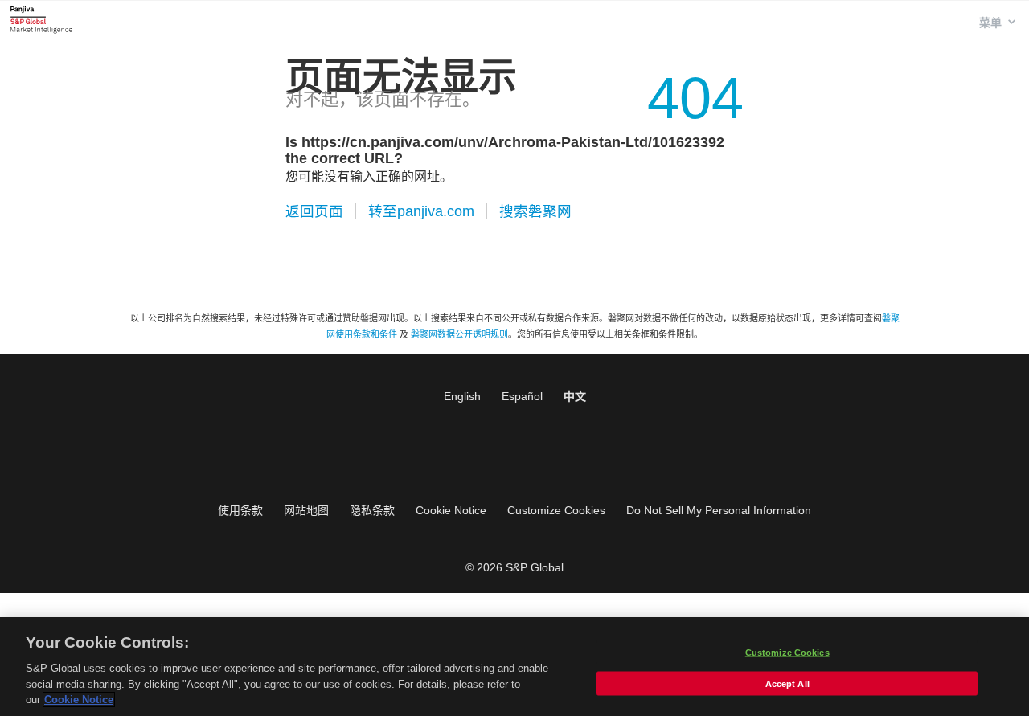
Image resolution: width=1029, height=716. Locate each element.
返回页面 (314, 211)
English (462, 396)
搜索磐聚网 (535, 211)
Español (522, 396)
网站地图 (306, 510)
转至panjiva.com (421, 211)
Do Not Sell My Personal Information (718, 510)
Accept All (787, 684)
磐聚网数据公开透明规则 (459, 334)
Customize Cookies (556, 510)
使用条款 (240, 510)
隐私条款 (372, 510)
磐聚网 (41, 19)
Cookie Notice (451, 510)
